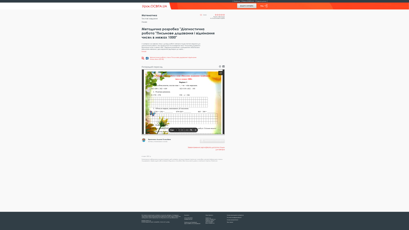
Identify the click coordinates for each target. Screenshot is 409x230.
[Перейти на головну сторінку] (155, 6)
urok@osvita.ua (188, 219)
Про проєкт (230, 222)
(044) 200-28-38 (188, 218)
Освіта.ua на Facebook (190, 222)
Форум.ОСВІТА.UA (248, 1)
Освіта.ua (237, 1)
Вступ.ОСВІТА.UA (210, 223)
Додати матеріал (246, 6)
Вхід (262, 6)
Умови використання (232, 219)
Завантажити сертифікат (214, 141)
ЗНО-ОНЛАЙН (209, 221)
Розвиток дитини (261, 1)
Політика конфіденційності (234, 217)
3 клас (144, 22)
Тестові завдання (150, 18)
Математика (149, 15)
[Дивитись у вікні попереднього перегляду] (143, 58)
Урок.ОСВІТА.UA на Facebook (192, 223)
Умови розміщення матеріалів (235, 215)
